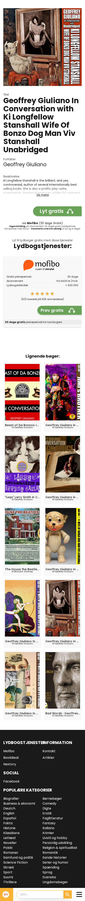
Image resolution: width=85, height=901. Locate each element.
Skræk (8, 867)
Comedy (49, 803)
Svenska (49, 877)
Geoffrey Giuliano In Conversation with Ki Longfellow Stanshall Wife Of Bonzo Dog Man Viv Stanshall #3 (22, 641)
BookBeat (11, 757)
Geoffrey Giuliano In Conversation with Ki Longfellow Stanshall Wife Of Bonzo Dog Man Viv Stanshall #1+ (22, 713)
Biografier (11, 798)
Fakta (8, 823)
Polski (7, 847)
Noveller (10, 842)
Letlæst (9, 838)
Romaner (10, 852)
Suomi (8, 877)
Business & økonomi (19, 803)
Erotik (47, 813)
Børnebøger (52, 798)
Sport (7, 872)
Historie (9, 828)
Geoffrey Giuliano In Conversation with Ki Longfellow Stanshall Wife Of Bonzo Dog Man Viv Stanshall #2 (62, 569)
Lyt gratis (52, 211)
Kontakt (48, 751)
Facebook (11, 781)
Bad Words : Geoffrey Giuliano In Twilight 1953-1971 (62, 713)
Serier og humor (55, 862)
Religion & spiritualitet (59, 847)
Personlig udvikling (57, 842)
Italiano (48, 828)
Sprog (47, 872)
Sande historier (54, 857)
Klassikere (11, 833)
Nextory (9, 764)
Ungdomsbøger (55, 882)
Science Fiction (15, 862)
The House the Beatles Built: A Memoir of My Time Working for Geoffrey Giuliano (22, 569)
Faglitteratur (52, 818)
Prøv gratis (52, 310)
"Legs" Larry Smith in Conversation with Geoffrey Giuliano (22, 497)
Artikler (48, 757)
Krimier (48, 833)
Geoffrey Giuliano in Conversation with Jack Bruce (62, 497)
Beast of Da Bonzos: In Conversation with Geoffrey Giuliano (22, 425)
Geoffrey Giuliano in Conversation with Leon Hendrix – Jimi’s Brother (62, 425)
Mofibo (8, 751)
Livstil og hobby (54, 838)
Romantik (50, 852)
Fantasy (48, 823)
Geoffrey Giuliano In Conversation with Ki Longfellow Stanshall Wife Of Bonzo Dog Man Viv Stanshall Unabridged (62, 641)
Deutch (9, 808)
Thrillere (10, 882)
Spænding (50, 867)
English (8, 813)
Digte (46, 808)
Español (9, 818)
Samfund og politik (18, 857)
